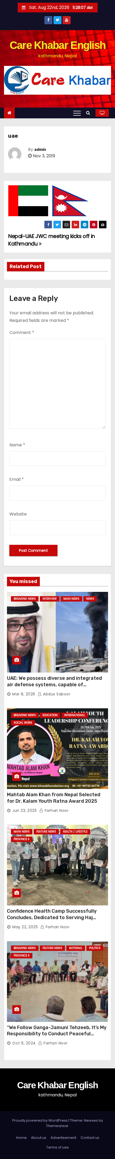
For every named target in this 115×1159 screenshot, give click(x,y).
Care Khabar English (58, 45)
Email (16, 479)
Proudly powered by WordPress (40, 1120)
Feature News (46, 832)
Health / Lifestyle (75, 832)
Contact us (89, 1137)
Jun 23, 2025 (24, 810)
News (90, 599)
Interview (50, 599)
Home (21, 1137)
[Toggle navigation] (77, 113)
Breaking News (25, 599)
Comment (21, 332)
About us (38, 1137)
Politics (95, 948)
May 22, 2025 (25, 927)
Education (50, 715)
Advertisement (63, 1137)
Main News (71, 599)
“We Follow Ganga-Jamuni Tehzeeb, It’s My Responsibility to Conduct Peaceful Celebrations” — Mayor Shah (56, 1034)
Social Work (23, 723)
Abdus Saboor (56, 694)
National (75, 948)
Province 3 (21, 839)
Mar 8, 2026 (23, 694)
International (74, 715)
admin (40, 149)
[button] (89, 113)
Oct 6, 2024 (24, 1043)
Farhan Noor (55, 810)
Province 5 (22, 956)
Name (17, 445)
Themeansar (57, 1125)
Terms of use (57, 1147)
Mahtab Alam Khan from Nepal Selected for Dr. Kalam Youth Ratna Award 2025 (53, 798)
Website (18, 514)
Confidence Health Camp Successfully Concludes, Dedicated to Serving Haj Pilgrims (52, 917)
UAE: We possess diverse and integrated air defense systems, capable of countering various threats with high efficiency (54, 688)
